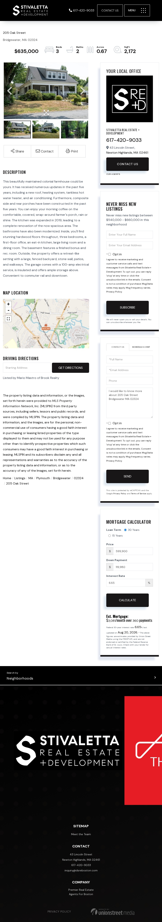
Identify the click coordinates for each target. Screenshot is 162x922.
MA (30, 478)
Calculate (127, 600)
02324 (79, 478)
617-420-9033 (83, 10)
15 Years (117, 535)
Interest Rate (115, 576)
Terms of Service (138, 493)
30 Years (133, 530)
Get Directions (70, 368)
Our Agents (113, 174)
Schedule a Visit (141, 347)
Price (110, 544)
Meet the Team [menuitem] (81, 834)
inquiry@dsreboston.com (81, 870)
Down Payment (116, 560)
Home (7, 478)
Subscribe (127, 307)
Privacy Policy (114, 291)
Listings (19, 478)
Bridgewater (62, 478)
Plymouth (43, 478)
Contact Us (110, 10)
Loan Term (113, 530)
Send (127, 476)
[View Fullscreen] (8, 319)
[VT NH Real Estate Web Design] (112, 911)
